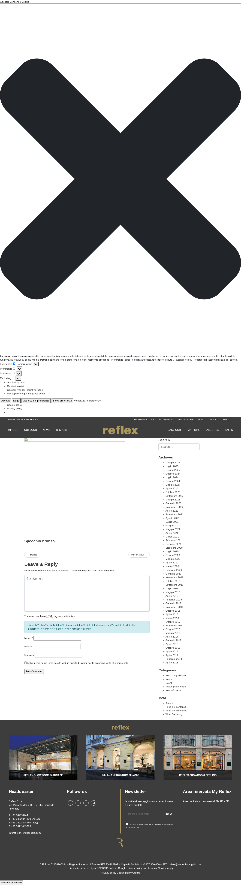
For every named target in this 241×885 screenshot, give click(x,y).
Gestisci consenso (11, 882)
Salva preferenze (62, 400)
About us (212, 429)
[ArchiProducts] (93, 803)
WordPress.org (173, 714)
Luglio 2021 (172, 521)
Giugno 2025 (172, 470)
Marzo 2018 (172, 618)
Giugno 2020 (172, 555)
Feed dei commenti (176, 710)
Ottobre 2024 (172, 473)
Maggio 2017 (172, 633)
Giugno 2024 (172, 481)
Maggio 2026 (172, 462)
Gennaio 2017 (173, 640)
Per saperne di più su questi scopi (26, 393)
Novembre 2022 (174, 507)
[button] (120, 179)
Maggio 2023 (172, 499)
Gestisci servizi (15, 386)
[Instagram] (70, 803)
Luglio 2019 (172, 588)
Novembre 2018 (174, 607)
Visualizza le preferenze (36, 400)
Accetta (5, 400)
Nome (28, 638)
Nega (16, 400)
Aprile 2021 (171, 532)
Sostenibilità (185, 419)
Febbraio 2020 (173, 570)
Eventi (201, 419)
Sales (229, 429)
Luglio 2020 (172, 551)
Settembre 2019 (174, 584)
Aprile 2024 (171, 488)
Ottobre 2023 (172, 492)
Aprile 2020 (171, 562)
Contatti (225, 419)
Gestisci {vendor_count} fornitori (25, 389)
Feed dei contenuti (175, 706)
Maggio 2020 (172, 558)
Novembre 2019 (174, 577)
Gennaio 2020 (173, 573)
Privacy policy (14, 408)
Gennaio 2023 (173, 503)
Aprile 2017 (171, 636)
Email (28, 646)
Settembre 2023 (174, 495)
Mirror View (137, 554)
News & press (173, 690)
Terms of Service (157, 868)
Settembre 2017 (174, 625)
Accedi (169, 703)
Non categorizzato (175, 675)
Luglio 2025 (172, 466)
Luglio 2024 (172, 477)
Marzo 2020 (172, 566)
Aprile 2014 (171, 655)
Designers (140, 419)
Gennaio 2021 (173, 544)
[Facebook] (78, 803)
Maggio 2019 (172, 592)
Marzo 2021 (172, 536)
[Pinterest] (86, 803)
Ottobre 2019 (172, 581)
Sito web (29, 655)
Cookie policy (14, 404)
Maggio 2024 (172, 484)
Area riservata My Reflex (23, 419)
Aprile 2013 (171, 662)
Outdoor (30, 429)
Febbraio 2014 (173, 658)
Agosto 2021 (172, 518)
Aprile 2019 (171, 595)
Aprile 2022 (171, 510)
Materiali (194, 429)
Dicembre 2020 (174, 547)
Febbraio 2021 (173, 540)
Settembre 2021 (174, 514)
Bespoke (62, 429)
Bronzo (33, 554)
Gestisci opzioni (16, 382)
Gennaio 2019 (173, 603)
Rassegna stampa (175, 686)
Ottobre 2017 (172, 621)
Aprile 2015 (171, 651)
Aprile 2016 (171, 644)
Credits (136, 872)
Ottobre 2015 (172, 647)
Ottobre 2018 (172, 610)
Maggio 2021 (172, 529)
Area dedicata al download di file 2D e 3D (206, 801)
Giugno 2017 (172, 629)
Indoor (13, 429)
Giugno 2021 (172, 525)
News (212, 419)
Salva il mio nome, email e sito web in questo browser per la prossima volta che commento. (78, 663)
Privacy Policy (144, 824)
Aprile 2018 (171, 614)
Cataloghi (175, 429)
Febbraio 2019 (173, 599)
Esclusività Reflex (162, 419)
